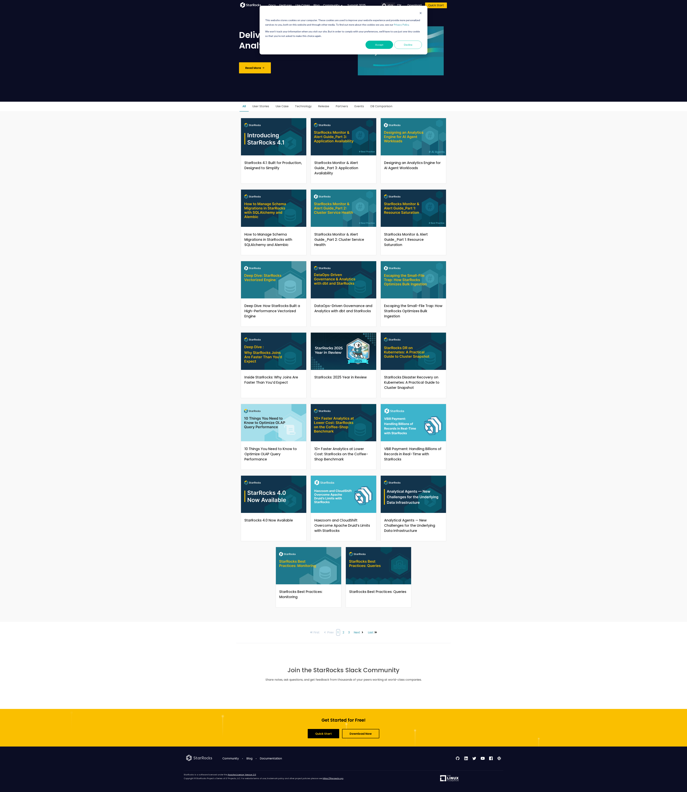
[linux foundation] (449, 778)
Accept (379, 44)
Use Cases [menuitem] (302, 5)
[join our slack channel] (499, 758)
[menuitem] (333, 5)
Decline (408, 44)
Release (323, 106)
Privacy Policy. (401, 24)
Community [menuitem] (230, 758)
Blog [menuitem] (316, 5)
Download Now (361, 734)
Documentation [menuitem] (271, 758)
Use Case (282, 106)
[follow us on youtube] (482, 758)
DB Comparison (381, 106)
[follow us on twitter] (474, 758)
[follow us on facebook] (491, 758)
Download (414, 5)
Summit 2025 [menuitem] (356, 5)
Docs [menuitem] (272, 5)
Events (359, 106)
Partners (342, 106)
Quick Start (436, 5)
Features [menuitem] (285, 5)
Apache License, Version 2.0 (242, 774)
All (244, 106)
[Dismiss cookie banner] (420, 13)
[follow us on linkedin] (466, 758)
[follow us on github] (458, 758)
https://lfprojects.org (333, 778)
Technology (303, 106)
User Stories (260, 106)
